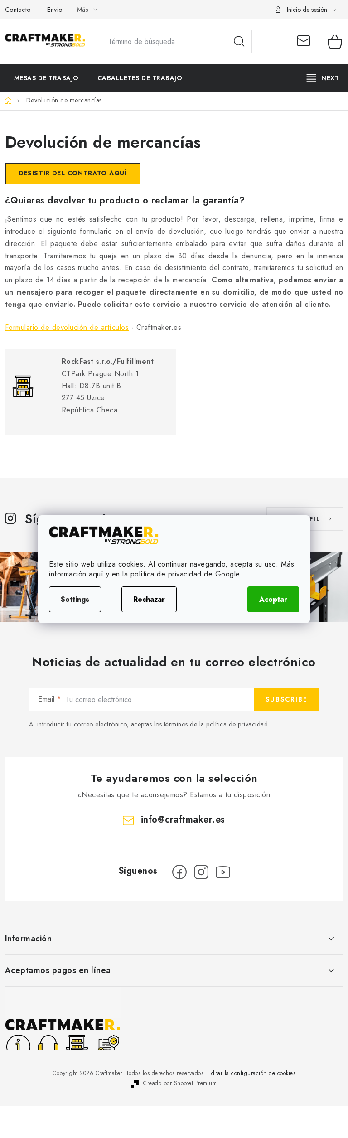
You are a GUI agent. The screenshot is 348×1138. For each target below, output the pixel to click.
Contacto (18, 9)
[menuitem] (46, 78)
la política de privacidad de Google (181, 574)
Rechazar (149, 599)
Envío (55, 9)
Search (239, 41)
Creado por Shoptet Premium (180, 1083)
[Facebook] (179, 872)
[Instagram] (201, 872)
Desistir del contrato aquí (73, 173)
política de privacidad (237, 724)
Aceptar (273, 599)
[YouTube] (223, 872)
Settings (75, 599)
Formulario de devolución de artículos (67, 327)
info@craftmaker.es (305, 41)
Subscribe (287, 699)
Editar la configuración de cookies (251, 1073)
